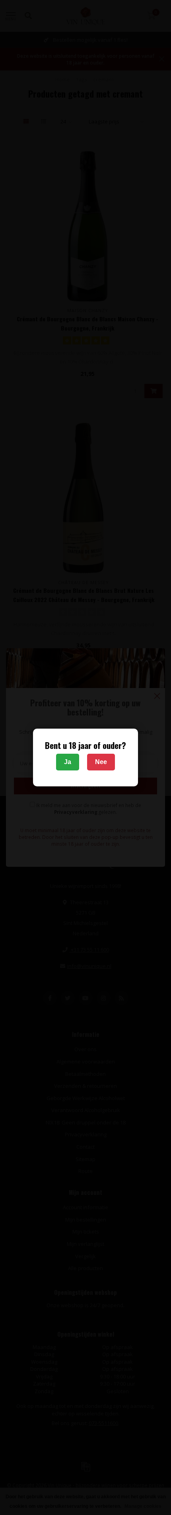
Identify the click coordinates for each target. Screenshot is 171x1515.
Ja (67, 761)
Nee (101, 761)
